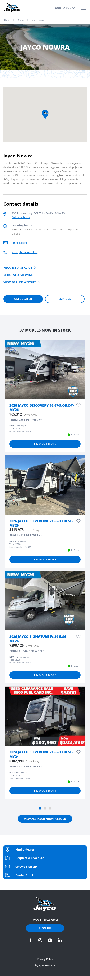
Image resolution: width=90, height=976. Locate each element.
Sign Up (45, 928)
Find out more (45, 444)
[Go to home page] (45, 904)
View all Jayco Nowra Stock (45, 819)
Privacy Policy (45, 959)
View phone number (24, 252)
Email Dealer (19, 243)
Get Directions (21, 217)
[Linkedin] (60, 940)
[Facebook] (30, 940)
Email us (64, 299)
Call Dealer (23, 299)
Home (7, 20)
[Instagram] (40, 940)
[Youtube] (50, 940)
